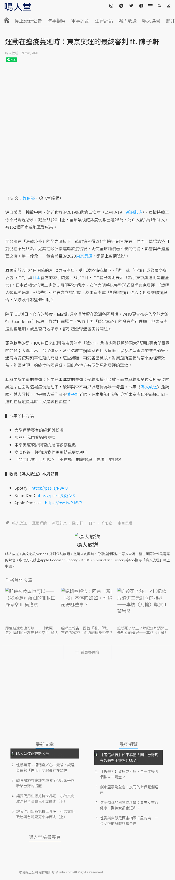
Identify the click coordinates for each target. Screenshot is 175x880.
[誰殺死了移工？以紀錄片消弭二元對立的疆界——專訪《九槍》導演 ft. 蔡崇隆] (143, 606)
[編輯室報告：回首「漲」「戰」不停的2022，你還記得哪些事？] (87, 606)
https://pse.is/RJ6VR (63, 503)
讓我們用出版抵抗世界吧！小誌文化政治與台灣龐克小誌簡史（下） (45, 798)
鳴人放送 (127, 20)
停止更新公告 (28, 20)
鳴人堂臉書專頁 (45, 837)
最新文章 (45, 744)
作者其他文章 (19, 580)
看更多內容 (90, 652)
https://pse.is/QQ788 (55, 495)
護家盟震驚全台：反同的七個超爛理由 (129, 789)
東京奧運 (125, 523)
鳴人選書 (151, 20)
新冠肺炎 (59, 523)
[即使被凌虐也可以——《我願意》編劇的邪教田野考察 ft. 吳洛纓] (31, 606)
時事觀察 (56, 20)
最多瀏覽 (128, 744)
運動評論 (39, 523)
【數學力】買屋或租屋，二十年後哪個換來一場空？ (129, 774)
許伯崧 (106, 523)
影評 (170, 20)
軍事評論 (80, 20)
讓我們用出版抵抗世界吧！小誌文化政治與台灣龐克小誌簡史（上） (45, 813)
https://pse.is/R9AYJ (49, 488)
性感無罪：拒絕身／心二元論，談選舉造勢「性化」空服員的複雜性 (45, 767)
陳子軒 (77, 523)
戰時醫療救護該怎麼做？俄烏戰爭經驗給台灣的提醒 (45, 782)
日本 (92, 523)
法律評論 (104, 20)
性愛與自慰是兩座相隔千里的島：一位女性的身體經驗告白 (129, 820)
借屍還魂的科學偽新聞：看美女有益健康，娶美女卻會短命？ (129, 805)
